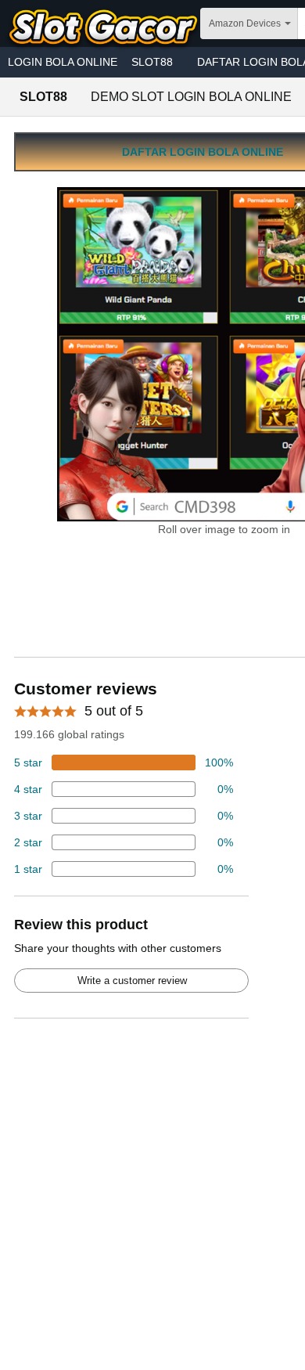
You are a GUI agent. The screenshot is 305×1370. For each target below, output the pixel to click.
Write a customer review (132, 980)
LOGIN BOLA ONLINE (62, 62)
